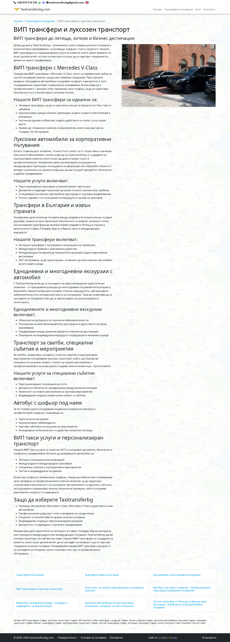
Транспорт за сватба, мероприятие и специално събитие (114, 589)
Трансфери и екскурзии (178, 9)
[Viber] (43, 2)
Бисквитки (116, 637)
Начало (157, 9)
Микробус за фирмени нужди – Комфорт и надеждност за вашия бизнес (42, 604)
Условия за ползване (93, 637)
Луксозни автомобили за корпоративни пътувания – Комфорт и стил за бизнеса (109, 604)
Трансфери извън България (102, 575)
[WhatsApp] (39, 2)
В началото (209, 637)
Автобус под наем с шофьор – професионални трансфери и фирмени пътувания (181, 589)
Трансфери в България (30, 575)
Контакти (209, 9)
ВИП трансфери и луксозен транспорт (39, 589)
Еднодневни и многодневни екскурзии (176, 575)
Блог (198, 9)
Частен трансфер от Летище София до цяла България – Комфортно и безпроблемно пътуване (180, 604)
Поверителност (67, 637)
